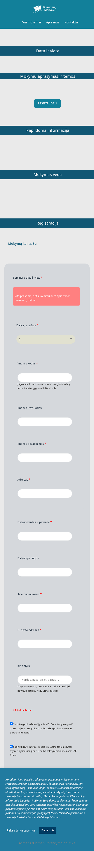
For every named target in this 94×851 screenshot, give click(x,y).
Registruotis (47, 103)
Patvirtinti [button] (48, 830)
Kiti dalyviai (24, 666)
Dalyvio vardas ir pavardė (34, 522)
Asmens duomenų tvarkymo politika (47, 843)
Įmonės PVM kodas (29, 408)
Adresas (23, 480)
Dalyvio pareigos (28, 558)
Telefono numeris (29, 594)
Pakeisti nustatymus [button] (21, 830)
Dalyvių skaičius (27, 325)
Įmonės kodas (27, 363)
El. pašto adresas (29, 630)
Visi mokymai (31, 22)
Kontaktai (71, 22)
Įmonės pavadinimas (31, 444)
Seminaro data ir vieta (28, 278)
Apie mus (52, 22)
